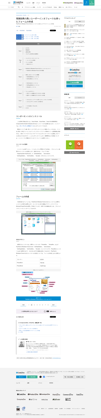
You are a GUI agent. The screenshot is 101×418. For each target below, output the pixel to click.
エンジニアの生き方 (47, 7)
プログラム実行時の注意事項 (32, 54)
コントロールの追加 (31, 60)
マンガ (75, 7)
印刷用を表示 (21, 317)
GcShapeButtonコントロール (33, 85)
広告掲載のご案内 (80, 377)
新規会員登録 (75, 82)
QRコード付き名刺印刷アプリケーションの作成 (29, 330)
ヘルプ (38, 408)
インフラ (39, 7)
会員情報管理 (50, 408)
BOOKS (44, 2)
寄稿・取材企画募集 (68, 377)
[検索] (19, 7)
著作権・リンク (44, 408)
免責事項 (56, 408)
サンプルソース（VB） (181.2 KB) (31, 38)
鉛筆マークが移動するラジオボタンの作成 (36, 95)
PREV (23, 304)
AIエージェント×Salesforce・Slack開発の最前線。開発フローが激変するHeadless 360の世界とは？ (74, 103)
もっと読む (20, 332)
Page (20, 51)
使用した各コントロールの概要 (32, 74)
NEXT (53, 304)
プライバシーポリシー (76, 408)
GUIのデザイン (30, 64)
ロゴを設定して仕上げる (32, 106)
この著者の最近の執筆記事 (32, 352)
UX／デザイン (69, 7)
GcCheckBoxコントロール (32, 78)
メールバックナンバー (75, 79)
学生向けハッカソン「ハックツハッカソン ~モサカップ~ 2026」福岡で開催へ (75, 58)
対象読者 (27, 50)
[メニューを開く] (9, 3)
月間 (80, 21)
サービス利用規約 (67, 408)
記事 (33, 2)
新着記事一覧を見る (74, 128)
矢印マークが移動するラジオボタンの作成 (36, 93)
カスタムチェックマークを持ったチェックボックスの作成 (39, 99)
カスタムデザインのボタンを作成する (35, 101)
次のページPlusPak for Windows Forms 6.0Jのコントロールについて (38, 298)
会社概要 (61, 408)
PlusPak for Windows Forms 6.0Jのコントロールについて (38, 68)
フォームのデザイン (30, 91)
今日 (69, 21)
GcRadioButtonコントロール (33, 76)
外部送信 (83, 408)
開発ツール (61, 7)
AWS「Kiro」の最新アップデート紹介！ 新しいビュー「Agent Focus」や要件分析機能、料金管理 (74, 113)
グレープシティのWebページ (26, 126)
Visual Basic (22, 30)
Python (55, 7)
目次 (38, 43)
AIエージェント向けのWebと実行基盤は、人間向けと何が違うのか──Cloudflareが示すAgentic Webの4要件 (74, 124)
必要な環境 (28, 52)
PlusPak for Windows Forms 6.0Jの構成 (35, 70)
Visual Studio (28, 30)
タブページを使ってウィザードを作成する (28, 328)
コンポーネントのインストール (32, 58)
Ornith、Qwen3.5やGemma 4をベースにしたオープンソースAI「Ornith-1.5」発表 (75, 30)
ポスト (53, 30)
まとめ (27, 108)
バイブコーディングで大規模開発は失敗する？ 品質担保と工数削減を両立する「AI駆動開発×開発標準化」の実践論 (75, 26)
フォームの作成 (29, 62)
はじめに (27, 48)
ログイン (75, 86)
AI (22, 7)
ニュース (28, 2)
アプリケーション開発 (30, 7)
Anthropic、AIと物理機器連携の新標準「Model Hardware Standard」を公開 (75, 62)
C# (17, 30)
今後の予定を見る (75, 152)
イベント (38, 2)
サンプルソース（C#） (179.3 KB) (31, 36)
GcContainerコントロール (32, 83)
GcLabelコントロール (31, 87)
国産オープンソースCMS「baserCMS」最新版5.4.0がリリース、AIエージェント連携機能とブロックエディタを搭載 (75, 42)
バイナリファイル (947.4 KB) (30, 35)
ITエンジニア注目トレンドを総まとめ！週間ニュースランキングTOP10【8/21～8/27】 (74, 119)
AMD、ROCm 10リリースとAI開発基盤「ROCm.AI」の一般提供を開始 (73, 51)
